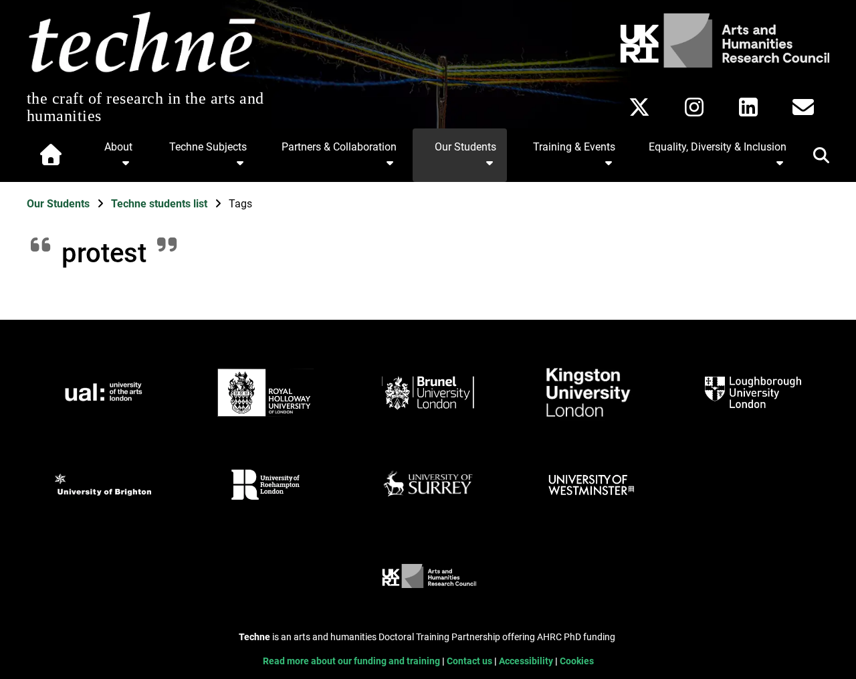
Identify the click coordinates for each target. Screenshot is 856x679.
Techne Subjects (208, 146)
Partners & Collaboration (339, 146)
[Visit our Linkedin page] (748, 107)
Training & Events (574, 146)
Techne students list (160, 203)
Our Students (465, 146)
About (118, 146)
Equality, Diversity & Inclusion (717, 146)
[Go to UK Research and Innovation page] (722, 64)
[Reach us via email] (803, 107)
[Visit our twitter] (639, 107)
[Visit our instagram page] (694, 107)
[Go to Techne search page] (813, 157)
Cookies (577, 661)
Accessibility (527, 661)
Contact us (470, 661)
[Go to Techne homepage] (142, 73)
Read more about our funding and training (352, 661)
